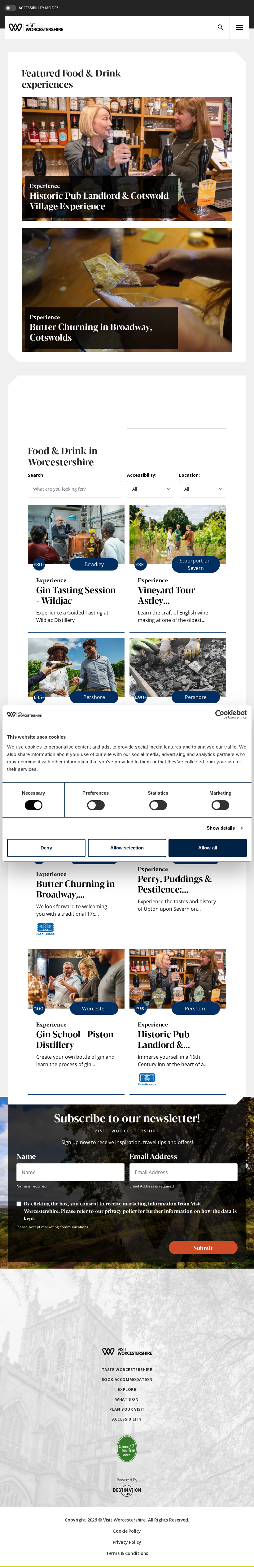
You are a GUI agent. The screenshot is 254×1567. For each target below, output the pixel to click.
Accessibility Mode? (39, 8)
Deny (46, 847)
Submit (203, 1248)
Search (35, 475)
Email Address (153, 1156)
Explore (127, 1389)
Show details (221, 828)
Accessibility (127, 1419)
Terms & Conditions (127, 1553)
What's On (126, 1399)
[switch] (96, 805)
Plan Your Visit (127, 1409)
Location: (189, 475)
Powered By (127, 1480)
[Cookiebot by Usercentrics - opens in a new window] (220, 714)
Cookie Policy (127, 1531)
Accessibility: (141, 475)
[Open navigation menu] (239, 27)
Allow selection (127, 847)
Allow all (207, 847)
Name (26, 1156)
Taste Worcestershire (127, 1369)
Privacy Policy (127, 1542)
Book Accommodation (127, 1379)
